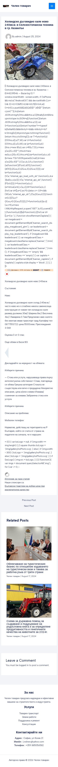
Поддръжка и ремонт (29, 720)
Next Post (29, 506)
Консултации (29, 724)
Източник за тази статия (17, 479)
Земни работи (29, 717)
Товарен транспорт (29, 713)
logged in (24, 665)
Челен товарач (21, 5)
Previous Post (29, 500)
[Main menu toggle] (52, 6)
